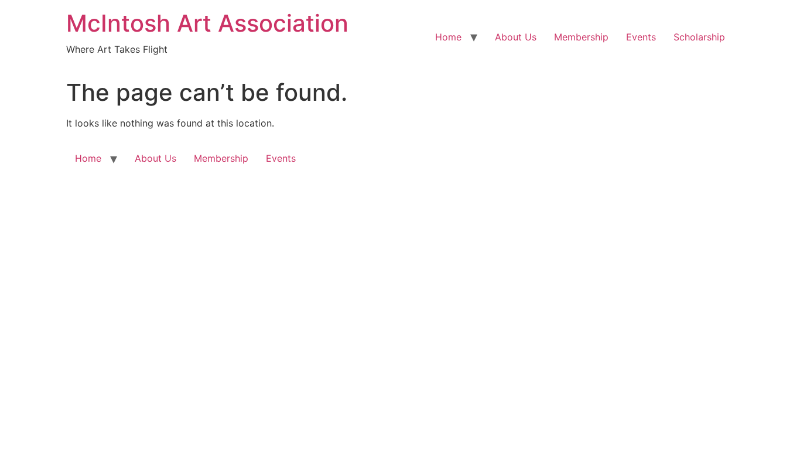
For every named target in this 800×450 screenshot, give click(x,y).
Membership (581, 37)
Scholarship (699, 37)
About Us (515, 37)
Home (448, 37)
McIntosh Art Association (207, 23)
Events (641, 37)
